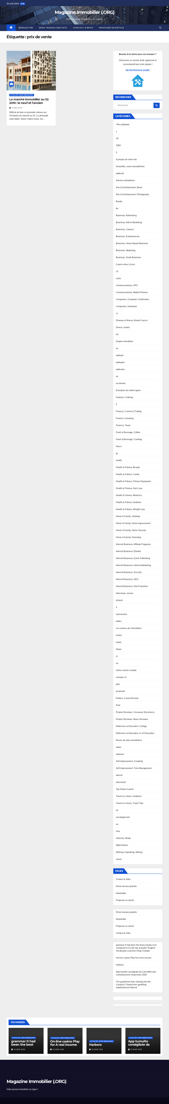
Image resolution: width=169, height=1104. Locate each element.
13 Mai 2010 (17, 108)
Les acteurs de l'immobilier (129, 628)
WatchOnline (122, 845)
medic (119, 642)
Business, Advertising (126, 215)
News (118, 649)
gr (117, 453)
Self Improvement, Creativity (129, 761)
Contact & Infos (83, 28)
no (117, 663)
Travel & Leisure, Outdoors (129, 796)
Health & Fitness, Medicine (129, 495)
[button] (160, 28)
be (117, 208)
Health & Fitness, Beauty (128, 467)
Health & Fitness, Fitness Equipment (133, 481)
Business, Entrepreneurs (128, 236)
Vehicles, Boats (123, 838)
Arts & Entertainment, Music (129, 187)
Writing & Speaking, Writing (129, 852)
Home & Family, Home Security (131, 530)
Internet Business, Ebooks (128, 551)
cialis (118, 278)
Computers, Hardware (126, 306)
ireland (119, 600)
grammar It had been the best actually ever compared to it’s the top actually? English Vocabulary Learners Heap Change (136, 948)
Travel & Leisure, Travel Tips (129, 803)
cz (117, 313)
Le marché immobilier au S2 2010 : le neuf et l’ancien (28, 101)
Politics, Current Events (127, 698)
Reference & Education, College (131, 726)
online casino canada (126, 670)
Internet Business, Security (129, 572)
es (117, 376)
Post (118, 705)
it (116, 607)
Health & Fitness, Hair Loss (129, 488)
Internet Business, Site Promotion (132, 586)
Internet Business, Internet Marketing (133, 565)
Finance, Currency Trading (129, 411)
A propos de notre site (126, 159)
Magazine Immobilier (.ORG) (84, 12)
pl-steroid (120, 691)
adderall (120, 173)
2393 (118, 145)
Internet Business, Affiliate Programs (133, 544)
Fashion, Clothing (124, 397)
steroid (119, 775)
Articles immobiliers (125, 180)
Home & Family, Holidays (128, 516)
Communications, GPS (127, 285)
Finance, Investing (125, 418)
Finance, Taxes (123, 425)
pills (118, 684)
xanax (119, 859)
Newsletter (25, 28)
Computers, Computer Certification (132, 299)
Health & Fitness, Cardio (128, 474)
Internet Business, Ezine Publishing (133, 558)
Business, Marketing (125, 250)
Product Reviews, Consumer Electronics (135, 712)
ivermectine (121, 614)
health (119, 460)
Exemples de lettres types (128, 390)
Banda (119, 201)
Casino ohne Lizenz (125, 264)
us (117, 824)
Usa (118, 831)
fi (116, 404)
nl (117, 656)
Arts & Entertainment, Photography (132, 194)
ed (117, 334)
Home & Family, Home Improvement (133, 523)
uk (117, 810)
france (119, 446)
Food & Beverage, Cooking (129, 439)
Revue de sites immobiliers (129, 740)
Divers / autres (123, 327)
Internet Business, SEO (127, 579)
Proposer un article (111, 28)
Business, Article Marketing (129, 222)
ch (117, 271)
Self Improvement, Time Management (134, 768)
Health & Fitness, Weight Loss (130, 509)
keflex (119, 621)
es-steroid (120, 383)
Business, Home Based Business (132, 243)
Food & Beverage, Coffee (128, 432)
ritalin (118, 747)
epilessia (120, 369)
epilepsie (120, 362)
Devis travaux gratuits (53, 28)
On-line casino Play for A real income (133, 958)
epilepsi (120, 355)
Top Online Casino (125, 789)
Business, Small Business (128, 257)
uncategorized (123, 817)
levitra (119, 635)
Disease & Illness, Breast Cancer (132, 320)
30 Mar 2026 (19, 1049)
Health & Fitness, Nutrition (128, 502)
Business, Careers (125, 229)
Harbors (120, 965)
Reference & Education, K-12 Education (135, 733)
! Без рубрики (122, 124)
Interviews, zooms (124, 593)
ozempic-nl (121, 677)
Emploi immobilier (124, 341)
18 (117, 138)
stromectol (121, 782)
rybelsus (120, 754)
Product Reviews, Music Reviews (132, 719)
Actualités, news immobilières (21, 95)
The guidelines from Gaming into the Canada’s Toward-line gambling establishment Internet (133, 985)
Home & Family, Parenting (128, 537)
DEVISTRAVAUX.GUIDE (138, 70)
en (117, 348)
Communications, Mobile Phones (132, 292)
